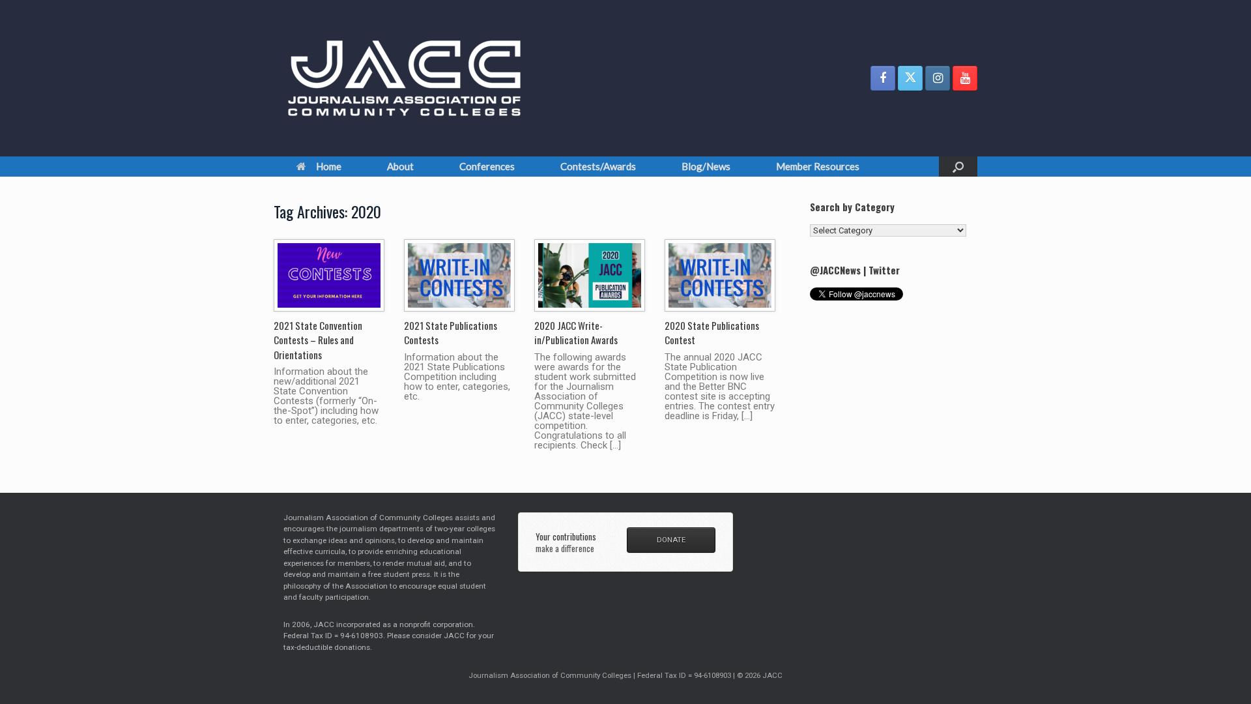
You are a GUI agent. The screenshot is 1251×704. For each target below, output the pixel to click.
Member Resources (817, 166)
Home (328, 166)
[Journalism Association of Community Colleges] (404, 78)
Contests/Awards (598, 166)
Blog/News (706, 166)
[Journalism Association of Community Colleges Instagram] (937, 78)
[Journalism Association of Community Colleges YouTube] (965, 78)
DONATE (671, 539)
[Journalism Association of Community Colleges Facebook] (882, 78)
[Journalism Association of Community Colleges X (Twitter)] (910, 78)
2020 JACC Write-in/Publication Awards (576, 332)
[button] (958, 166)
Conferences (487, 166)
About (400, 166)
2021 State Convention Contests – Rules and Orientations (318, 340)
